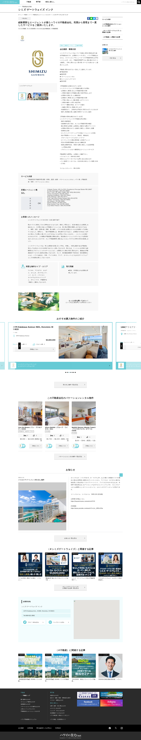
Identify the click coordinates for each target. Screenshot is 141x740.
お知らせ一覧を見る (70, 538)
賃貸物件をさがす (25, 704)
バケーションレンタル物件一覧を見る (70, 456)
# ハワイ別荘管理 (31, 28)
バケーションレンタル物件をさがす (30, 706)
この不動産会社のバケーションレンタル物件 (111, 25)
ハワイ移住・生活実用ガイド (58, 719)
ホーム (20, 14)
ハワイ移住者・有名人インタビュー (59, 715)
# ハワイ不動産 (22, 28)
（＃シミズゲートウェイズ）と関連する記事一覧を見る (70, 587)
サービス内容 (106, 19)
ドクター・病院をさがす (56, 700)
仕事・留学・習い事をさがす (58, 706)
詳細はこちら (35, 445)
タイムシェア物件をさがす (28, 701)
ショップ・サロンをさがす (57, 710)
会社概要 (21, 728)
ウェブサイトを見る (58, 622)
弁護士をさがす (54, 695)
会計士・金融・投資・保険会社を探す (60, 697)
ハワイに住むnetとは (127, 2)
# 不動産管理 (55, 28)
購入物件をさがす (25, 699)
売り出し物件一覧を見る (70, 384)
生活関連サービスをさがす (57, 713)
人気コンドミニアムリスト (28, 709)
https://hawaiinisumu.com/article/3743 (83, 501)
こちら (74, 302)
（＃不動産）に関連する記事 (111, 37)
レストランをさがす (55, 708)
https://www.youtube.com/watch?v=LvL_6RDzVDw (87, 508)
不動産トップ (27, 14)
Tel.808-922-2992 (29, 615)
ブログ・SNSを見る (33, 622)
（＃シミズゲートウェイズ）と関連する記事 (111, 31)
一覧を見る (24, 18)
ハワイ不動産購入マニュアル (28, 719)
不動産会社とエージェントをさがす (42, 14)
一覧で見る (112, 58)
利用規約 (58, 728)
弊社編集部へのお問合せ (44, 728)
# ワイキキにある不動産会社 (43, 28)
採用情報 (30, 728)
